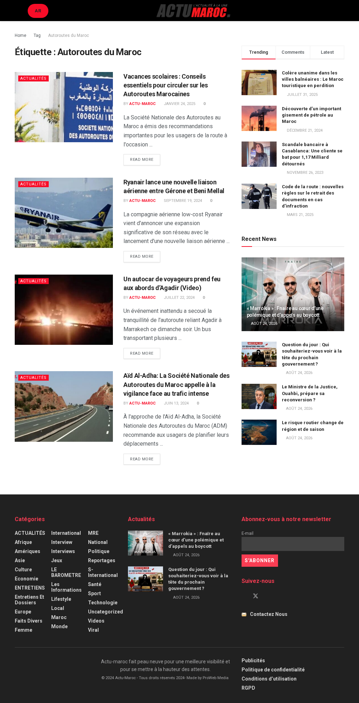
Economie (26, 579)
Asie (20, 560)
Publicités (253, 660)
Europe (23, 612)
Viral (93, 630)
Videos (96, 621)
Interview (61, 542)
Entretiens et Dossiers (29, 599)
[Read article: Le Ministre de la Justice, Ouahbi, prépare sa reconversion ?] (259, 396)
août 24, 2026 (263, 323)
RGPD (248, 688)
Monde (59, 626)
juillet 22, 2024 (179, 297)
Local (57, 608)
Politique (98, 551)
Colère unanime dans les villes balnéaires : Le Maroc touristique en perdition (313, 79)
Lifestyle (61, 599)
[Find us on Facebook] (244, 596)
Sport (94, 593)
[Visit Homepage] (193, 11)
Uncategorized (105, 612)
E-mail (247, 533)
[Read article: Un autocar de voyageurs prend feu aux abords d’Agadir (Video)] (64, 310)
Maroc (59, 617)
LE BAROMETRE (66, 572)
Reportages (101, 560)
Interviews (63, 551)
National (98, 542)
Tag (37, 35)
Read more (145, 159)
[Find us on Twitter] (255, 596)
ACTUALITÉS (33, 78)
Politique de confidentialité (273, 669)
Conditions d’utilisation (269, 679)
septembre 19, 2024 (182, 200)
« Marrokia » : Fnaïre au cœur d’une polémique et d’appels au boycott (196, 540)
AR (38, 10)
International (66, 533)
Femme (23, 630)
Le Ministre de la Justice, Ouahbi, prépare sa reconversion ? (310, 393)
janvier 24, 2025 (179, 103)
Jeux (56, 560)
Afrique (23, 542)
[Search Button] (341, 10)
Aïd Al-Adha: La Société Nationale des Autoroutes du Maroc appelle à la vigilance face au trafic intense (176, 384)
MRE (93, 533)
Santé (94, 584)
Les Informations (66, 587)
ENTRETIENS (30, 588)
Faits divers (28, 621)
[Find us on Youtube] (267, 596)
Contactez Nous (268, 614)
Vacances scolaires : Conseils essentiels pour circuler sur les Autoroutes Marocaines (165, 85)
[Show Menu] (18, 10)
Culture (23, 569)
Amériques (27, 551)
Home (20, 35)
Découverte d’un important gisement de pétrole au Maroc (311, 115)
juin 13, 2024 (176, 403)
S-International (103, 572)
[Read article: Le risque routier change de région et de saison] (259, 432)
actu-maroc (142, 103)
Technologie (102, 602)
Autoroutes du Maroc (68, 35)
